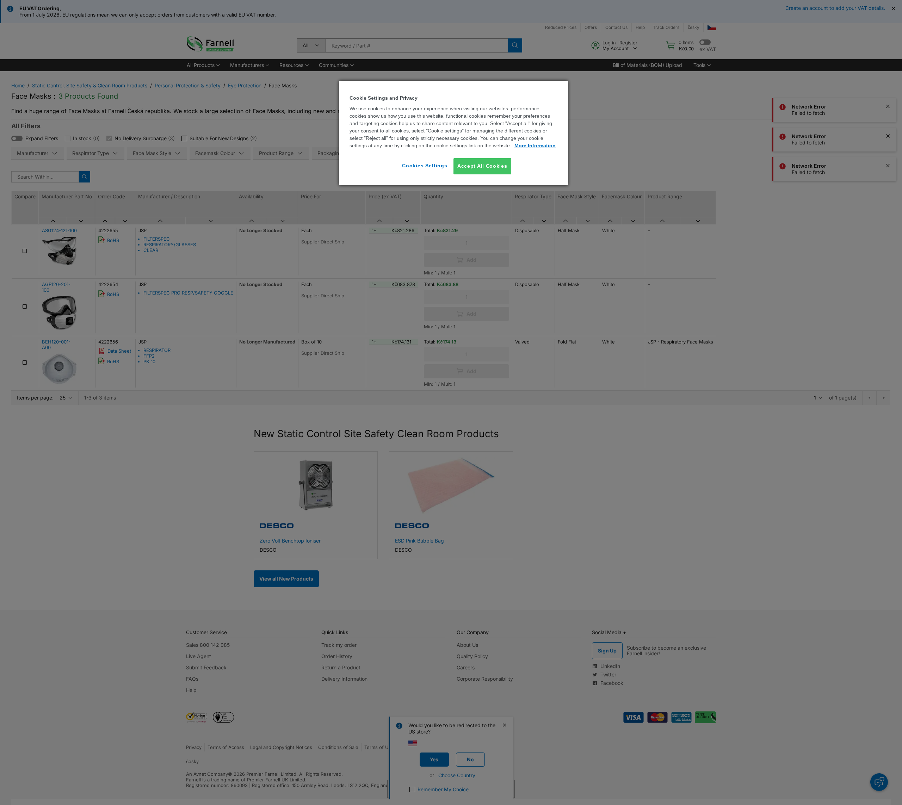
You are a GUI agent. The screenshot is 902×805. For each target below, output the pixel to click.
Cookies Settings (424, 165)
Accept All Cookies (482, 166)
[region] (453, 133)
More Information (535, 145)
